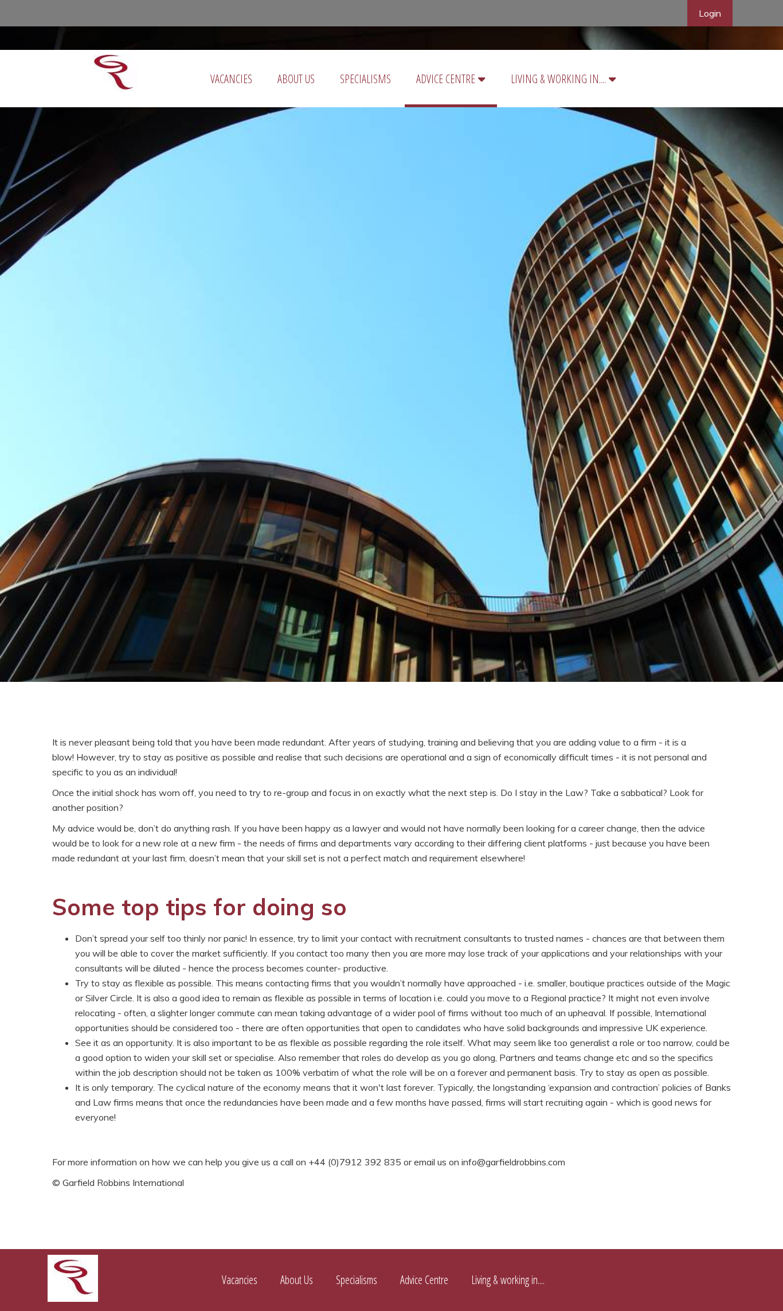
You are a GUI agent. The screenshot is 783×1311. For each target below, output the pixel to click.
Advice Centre (445, 79)
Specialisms (365, 79)
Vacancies (231, 79)
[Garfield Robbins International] (73, 1297)
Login (710, 13)
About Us (296, 79)
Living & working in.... (558, 79)
